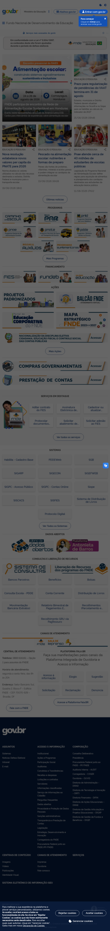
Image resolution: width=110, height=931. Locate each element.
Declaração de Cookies (34, 925)
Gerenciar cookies (83, 920)
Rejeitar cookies (67, 912)
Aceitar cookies (94, 912)
